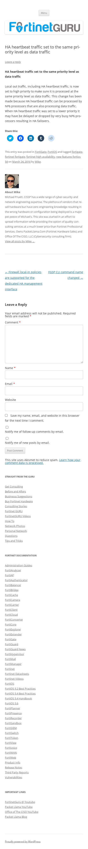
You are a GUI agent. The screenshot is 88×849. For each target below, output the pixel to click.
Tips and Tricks (14, 541)
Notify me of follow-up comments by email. (34, 432)
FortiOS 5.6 (11, 703)
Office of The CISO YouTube (21, 812)
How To (9, 521)
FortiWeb (10, 757)
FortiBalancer (13, 585)
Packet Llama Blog (16, 817)
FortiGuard (11, 644)
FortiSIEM (11, 728)
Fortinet (10, 669)
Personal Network (16, 531)
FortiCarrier (12, 605)
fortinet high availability (40, 157)
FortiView (10, 743)
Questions (11, 536)
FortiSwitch (12, 733)
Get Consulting (14, 486)
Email (10, 384)
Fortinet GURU (14, 511)
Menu (44, 12)
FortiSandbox (13, 723)
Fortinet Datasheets (17, 674)
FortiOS (52, 152)
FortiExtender (13, 634)
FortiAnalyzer (13, 570)
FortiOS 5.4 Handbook (18, 698)
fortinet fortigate (15, 157)
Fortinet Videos (14, 679)
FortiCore (10, 624)
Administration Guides (18, 565)
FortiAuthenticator (16, 580)
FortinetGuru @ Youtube (20, 802)
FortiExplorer (13, 629)
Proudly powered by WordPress (23, 841)
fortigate (77, 152)
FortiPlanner (12, 708)
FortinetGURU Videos (18, 516)
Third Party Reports (17, 772)
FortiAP (9, 575)
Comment (13, 322)
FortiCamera (12, 600)
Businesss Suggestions (18, 496)
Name (10, 368)
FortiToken (11, 738)
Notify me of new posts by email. (27, 443)
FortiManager (13, 664)
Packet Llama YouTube (19, 807)
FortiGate (40, 152)
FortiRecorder (13, 718)
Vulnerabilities (13, 777)
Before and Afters (15, 491)
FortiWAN (11, 753)
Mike (38, 161)
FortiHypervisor (14, 654)
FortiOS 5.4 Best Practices (20, 693)
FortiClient (11, 610)
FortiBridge (11, 590)
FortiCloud (11, 615)
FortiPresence (13, 713)
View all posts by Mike (20, 241)
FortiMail (10, 659)
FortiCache (11, 595)
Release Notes (13, 767)
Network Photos (15, 526)
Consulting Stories (16, 506)
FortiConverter (14, 619)
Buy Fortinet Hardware (19, 501)
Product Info (12, 762)
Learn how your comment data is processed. (42, 461)
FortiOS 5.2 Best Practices (20, 688)
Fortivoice (11, 748)
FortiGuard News (15, 649)
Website (10, 400)
